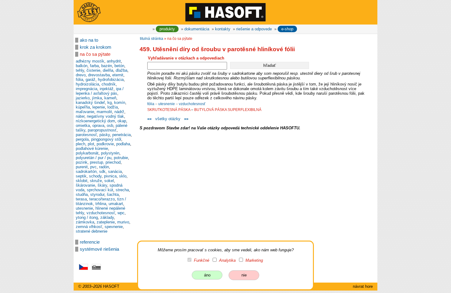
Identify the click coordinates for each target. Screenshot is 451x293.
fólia (151, 104)
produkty (167, 29)
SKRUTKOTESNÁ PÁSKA (168, 110)
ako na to (89, 40)
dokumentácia (196, 29)
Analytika (227, 260)
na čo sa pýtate (95, 54)
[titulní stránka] (225, 12)
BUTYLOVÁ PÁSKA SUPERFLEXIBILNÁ (227, 110)
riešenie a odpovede (254, 29)
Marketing (254, 260)
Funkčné (201, 260)
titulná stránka (151, 38)
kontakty (222, 29)
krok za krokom (95, 47)
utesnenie (167, 104)
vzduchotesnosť (192, 104)
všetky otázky (167, 118)
